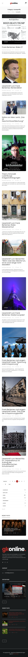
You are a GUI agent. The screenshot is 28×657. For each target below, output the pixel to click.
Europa (14, 503)
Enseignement (14, 500)
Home (9, 12)
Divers (14, 495)
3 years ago (8, 49)
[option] (14, 528)
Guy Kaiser (4, 49)
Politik (13, 12)
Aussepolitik (6, 41)
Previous (5, 481)
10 (5, 484)
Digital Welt (14, 492)
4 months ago (6, 596)
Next (9, 484)
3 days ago (6, 533)
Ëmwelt (14, 497)
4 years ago (8, 267)
